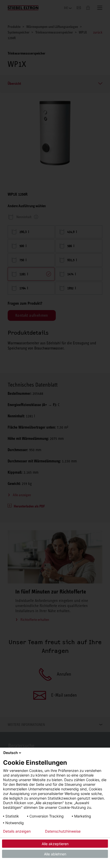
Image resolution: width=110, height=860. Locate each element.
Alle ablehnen (55, 854)
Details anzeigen (17, 831)
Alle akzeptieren (55, 844)
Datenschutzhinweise (63, 831)
